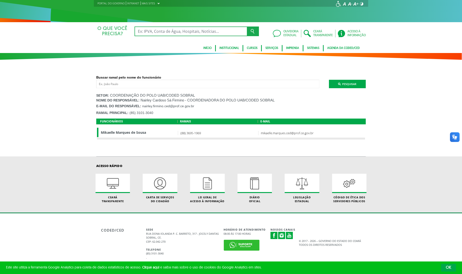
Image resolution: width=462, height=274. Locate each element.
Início (207, 48)
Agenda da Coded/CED (343, 48)
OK (448, 268)
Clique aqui (150, 267)
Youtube (289, 235)
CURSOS (252, 48)
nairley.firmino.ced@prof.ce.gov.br (168, 106)
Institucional (229, 48)
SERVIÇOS (271, 48)
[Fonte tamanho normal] (344, 4)
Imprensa (292, 48)
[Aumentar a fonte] (356, 4)
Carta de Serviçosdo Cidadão (160, 199)
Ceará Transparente (113, 199)
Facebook (274, 235)
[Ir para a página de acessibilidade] (338, 4)
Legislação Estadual (302, 199)
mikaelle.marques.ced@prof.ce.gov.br (287, 133)
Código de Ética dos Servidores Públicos (349, 199)
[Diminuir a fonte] (350, 4)
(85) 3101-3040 (141, 113)
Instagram (281, 235)
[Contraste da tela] (362, 4)
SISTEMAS (313, 48)
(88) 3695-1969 (190, 133)
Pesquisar (348, 84)
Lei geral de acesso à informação (207, 199)
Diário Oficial (255, 199)
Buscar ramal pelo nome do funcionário (128, 77)
